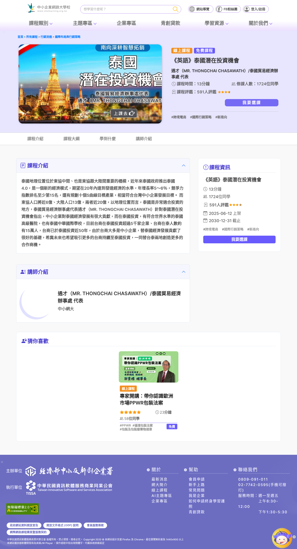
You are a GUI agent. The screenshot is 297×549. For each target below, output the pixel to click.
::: (4, 32)
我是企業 (197, 496)
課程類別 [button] (38, 23)
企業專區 (126, 23)
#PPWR (125, 425)
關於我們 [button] (258, 23)
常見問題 (197, 490)
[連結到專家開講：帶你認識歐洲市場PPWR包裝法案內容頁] (148, 367)
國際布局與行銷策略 (67, 36)
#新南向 (221, 117)
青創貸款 (170, 23)
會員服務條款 (95, 525)
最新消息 (160, 479)
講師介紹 (144, 138)
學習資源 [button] (214, 23)
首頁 (20, 36)
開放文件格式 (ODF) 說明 (62, 525)
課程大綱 (71, 138)
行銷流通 (46, 36)
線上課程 (160, 490)
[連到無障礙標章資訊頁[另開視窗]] (22, 508)
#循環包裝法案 (143, 425)
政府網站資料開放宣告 (24, 525)
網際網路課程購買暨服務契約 (28, 532)
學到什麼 (108, 138)
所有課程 (32, 36)
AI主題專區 (162, 496)
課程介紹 (35, 138)
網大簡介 (160, 485)
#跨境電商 (178, 117)
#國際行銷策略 (201, 117)
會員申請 (197, 479)
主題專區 (82, 23)
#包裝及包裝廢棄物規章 (136, 429)
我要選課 (251, 102)
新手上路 (197, 485)
